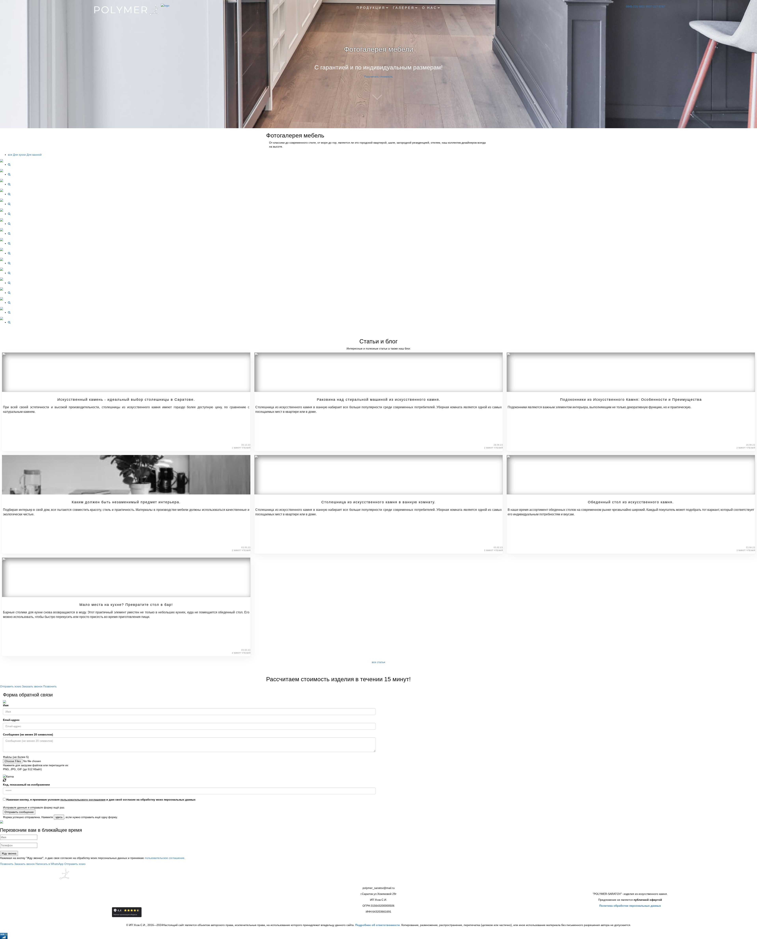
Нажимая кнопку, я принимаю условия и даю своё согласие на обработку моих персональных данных (101, 799)
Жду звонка (9, 853)
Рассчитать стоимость (378, 76)
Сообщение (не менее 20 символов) (28, 734)
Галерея (404, 7)
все (10, 154)
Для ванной (34, 154)
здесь (58, 817)
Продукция (371, 7)
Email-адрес (11, 719)
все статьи (378, 662)
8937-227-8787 (655, 6)
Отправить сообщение (19, 812)
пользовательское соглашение (164, 858)
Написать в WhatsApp (49, 863)
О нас (429, 7)
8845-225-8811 (635, 6)
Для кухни (19, 154)
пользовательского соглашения (82, 799)
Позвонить (50, 686)
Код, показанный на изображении (26, 784)
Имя (5, 705)
